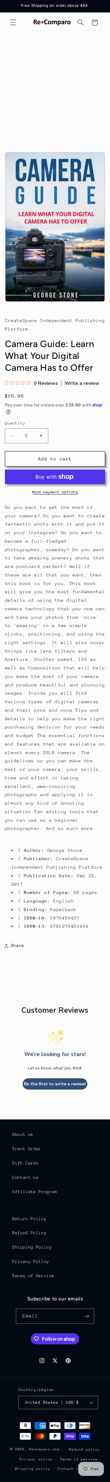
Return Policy (29, 1218)
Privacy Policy (30, 1261)
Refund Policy (29, 1232)
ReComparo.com (44, 1449)
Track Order (26, 1148)
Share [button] (17, 945)
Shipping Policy (32, 1247)
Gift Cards (25, 1163)
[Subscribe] (87, 1316)
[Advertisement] (55, 88)
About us (22, 1134)
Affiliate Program (34, 1191)
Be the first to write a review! (55, 1084)
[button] (13, 23)
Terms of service (79, 1459)
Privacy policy (36, 1459)
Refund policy (84, 1450)
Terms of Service (33, 1275)
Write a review (81, 383)
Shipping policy (32, 1469)
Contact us (25, 1177)
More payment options (55, 492)
